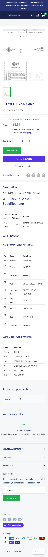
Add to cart (12, 150)
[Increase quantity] (29, 141)
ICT (4, 110)
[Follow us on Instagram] (15, 519)
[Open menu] (4, 15)
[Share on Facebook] (28, 175)
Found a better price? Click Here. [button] (24, 119)
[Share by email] (43, 175)
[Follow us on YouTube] (20, 519)
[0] (43, 15)
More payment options (24, 166)
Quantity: (7, 141)
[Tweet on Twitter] (38, 175)
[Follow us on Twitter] (9, 519)
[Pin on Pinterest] (33, 175)
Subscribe (11, 498)
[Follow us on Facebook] (4, 519)
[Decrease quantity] (15, 141)
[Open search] (32, 15)
